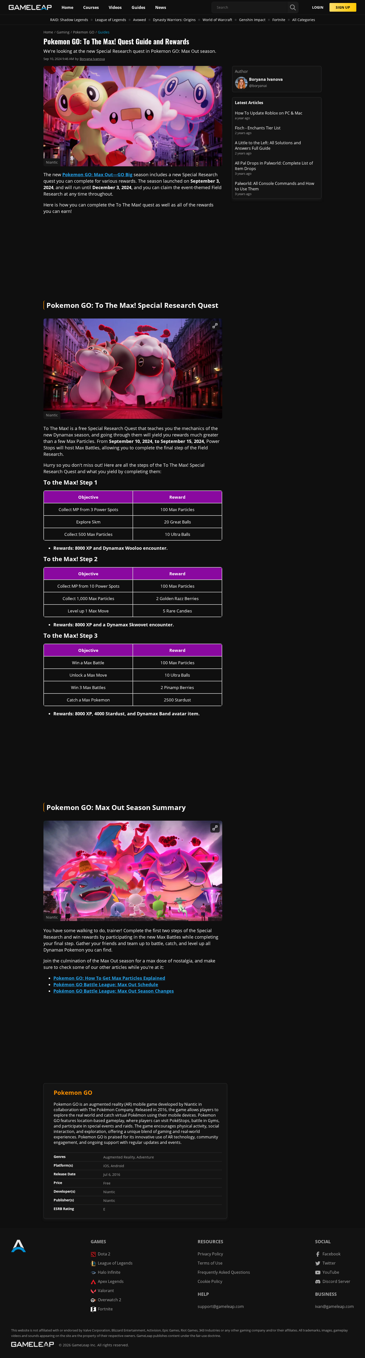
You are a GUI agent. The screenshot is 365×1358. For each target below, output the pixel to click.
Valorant (106, 1290)
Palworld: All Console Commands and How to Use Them (274, 186)
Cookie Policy (210, 1281)
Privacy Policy (210, 1254)
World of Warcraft (217, 19)
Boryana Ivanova (92, 59)
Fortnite (278, 19)
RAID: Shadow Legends (69, 19)
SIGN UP (343, 7)
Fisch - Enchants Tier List (258, 128)
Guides (104, 32)
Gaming (63, 32)
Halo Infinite (109, 1272)
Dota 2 (104, 1254)
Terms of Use (210, 1263)
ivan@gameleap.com (334, 1306)
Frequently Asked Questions (224, 1272)
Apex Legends (111, 1281)
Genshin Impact (252, 19)
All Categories (303, 19)
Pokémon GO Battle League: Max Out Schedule (105, 984)
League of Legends (110, 19)
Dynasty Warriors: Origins (174, 19)
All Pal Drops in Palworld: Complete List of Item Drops (274, 165)
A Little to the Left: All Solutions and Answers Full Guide (268, 145)
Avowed (139, 19)
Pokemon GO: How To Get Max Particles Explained (109, 978)
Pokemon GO (83, 32)
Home (48, 32)
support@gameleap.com (221, 1306)
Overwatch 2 (109, 1299)
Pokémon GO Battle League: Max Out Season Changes (113, 991)
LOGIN (317, 7)
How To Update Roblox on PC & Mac (268, 113)
